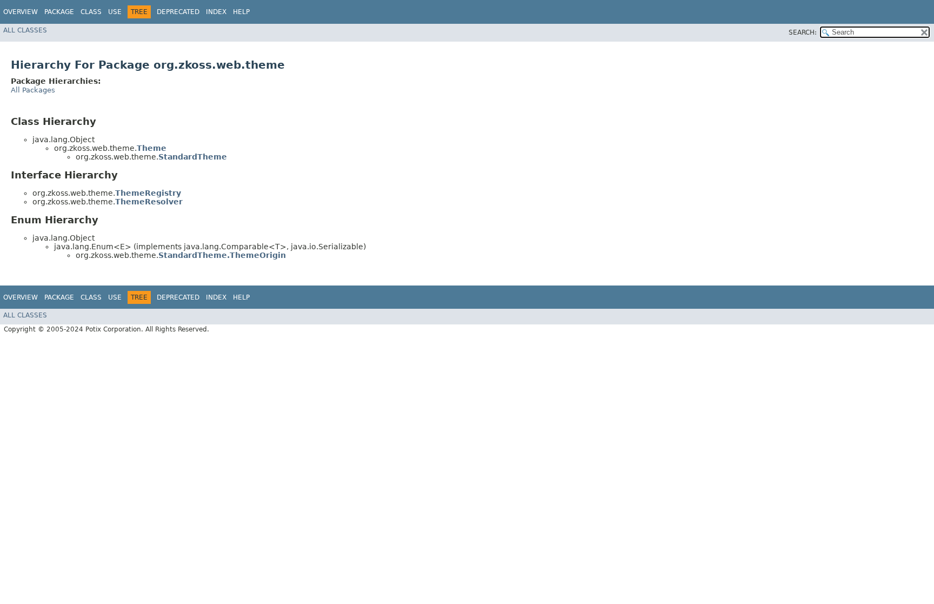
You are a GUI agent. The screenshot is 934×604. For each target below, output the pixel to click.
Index (216, 12)
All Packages (33, 90)
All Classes (25, 30)
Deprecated (178, 12)
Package (59, 12)
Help (241, 12)
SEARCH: (803, 32)
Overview (20, 12)
